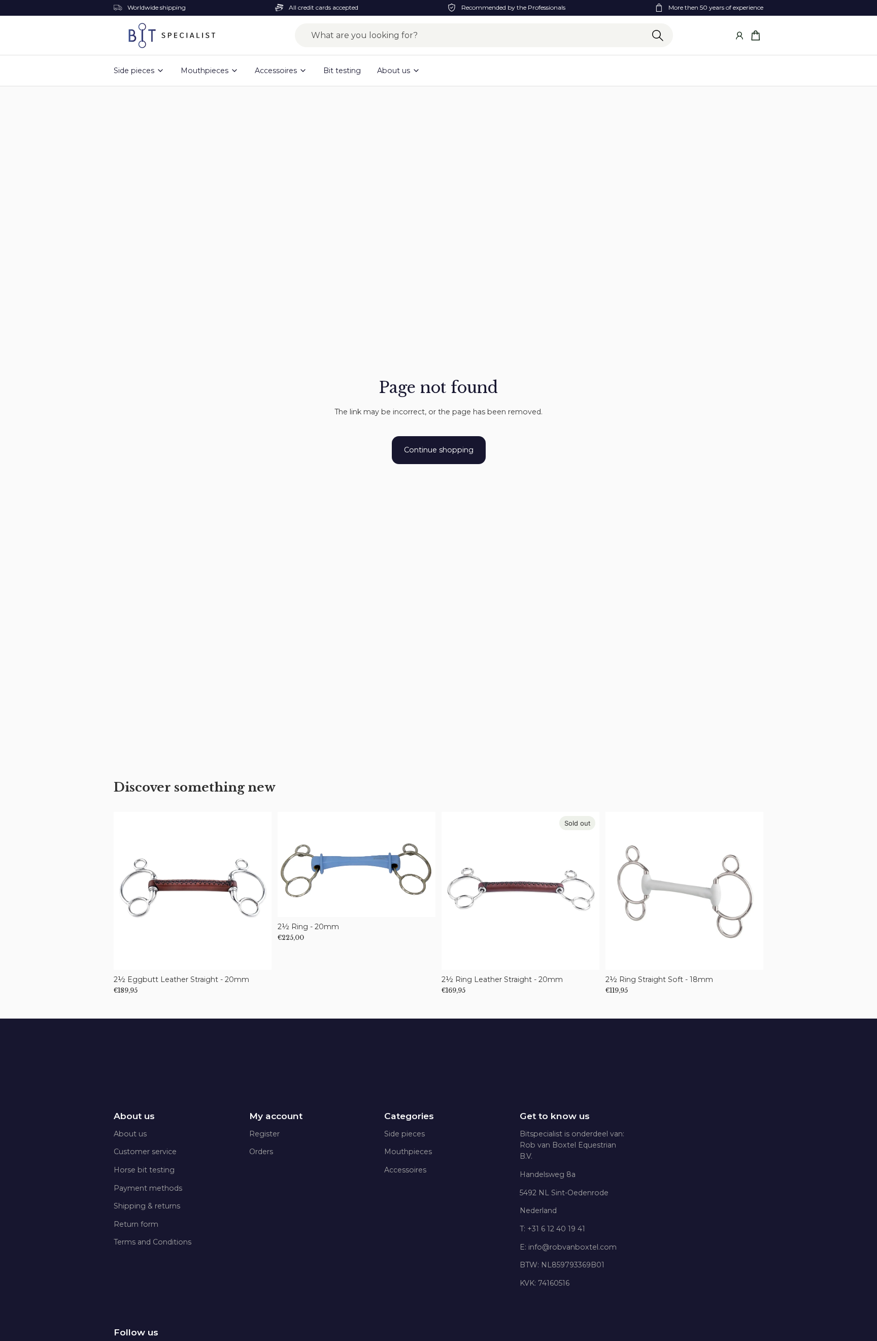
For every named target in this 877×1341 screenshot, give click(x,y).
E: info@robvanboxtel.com (568, 1247)
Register (264, 1133)
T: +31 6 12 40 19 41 (552, 1228)
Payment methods (148, 1188)
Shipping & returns (147, 1206)
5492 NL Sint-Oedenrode (564, 1192)
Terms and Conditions (152, 1242)
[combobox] (484, 35)
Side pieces (404, 1133)
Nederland (538, 1210)
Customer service (145, 1151)
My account (275, 1116)
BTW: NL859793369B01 (562, 1264)
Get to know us (555, 1116)
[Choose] (256, 954)
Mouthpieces (408, 1151)
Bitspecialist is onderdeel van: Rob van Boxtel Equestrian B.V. (572, 1145)
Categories (409, 1116)
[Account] (739, 35)
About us (134, 1116)
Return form (136, 1224)
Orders (261, 1151)
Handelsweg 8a (548, 1174)
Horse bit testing (144, 1169)
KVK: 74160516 (544, 1283)
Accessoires (405, 1169)
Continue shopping (439, 449)
